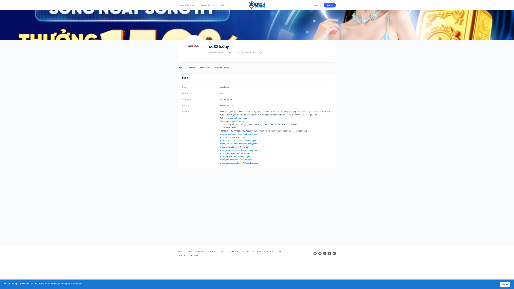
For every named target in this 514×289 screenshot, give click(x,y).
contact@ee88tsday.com (237, 121)
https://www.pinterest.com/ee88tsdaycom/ (239, 143)
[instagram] (320, 253)
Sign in (317, 5)
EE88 (222, 111)
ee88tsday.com (226, 105)
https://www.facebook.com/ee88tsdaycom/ (239, 134)
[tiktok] (324, 253)
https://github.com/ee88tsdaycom (235, 153)
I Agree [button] (505, 284)
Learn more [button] (76, 284)
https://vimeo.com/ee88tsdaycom (235, 147)
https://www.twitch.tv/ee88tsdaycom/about (239, 150)
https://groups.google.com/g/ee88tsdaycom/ (240, 163)
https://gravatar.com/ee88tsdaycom (236, 160)
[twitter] (329, 253)
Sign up (329, 5)
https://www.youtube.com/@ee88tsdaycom (239, 140)
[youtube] (334, 253)
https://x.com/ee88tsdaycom (232, 137)
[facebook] (315, 253)
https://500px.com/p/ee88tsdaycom (236, 156)
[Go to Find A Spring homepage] (257, 5)
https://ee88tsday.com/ (238, 118)
